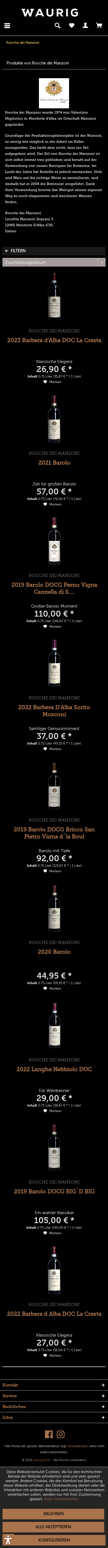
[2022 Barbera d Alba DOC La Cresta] (54, 1270)
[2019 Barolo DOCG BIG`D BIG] (54, 1148)
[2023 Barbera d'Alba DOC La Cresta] (54, 296)
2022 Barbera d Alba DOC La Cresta (54, 1313)
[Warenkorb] (99, 26)
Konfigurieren (54, 1540)
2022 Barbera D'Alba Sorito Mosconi (54, 710)
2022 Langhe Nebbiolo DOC (54, 1069)
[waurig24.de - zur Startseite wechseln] (50, 13)
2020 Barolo (54, 951)
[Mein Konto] (86, 26)
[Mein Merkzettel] (72, 26)
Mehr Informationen (61, 1499)
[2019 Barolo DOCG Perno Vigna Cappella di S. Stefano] (54, 541)
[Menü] (8, 26)
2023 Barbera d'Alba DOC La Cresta (54, 340)
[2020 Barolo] (54, 908)
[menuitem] (8, 26)
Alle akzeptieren (53, 1526)
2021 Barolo (54, 462)
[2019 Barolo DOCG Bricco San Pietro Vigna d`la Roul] (54, 786)
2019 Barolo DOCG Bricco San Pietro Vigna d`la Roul (54, 832)
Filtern (18, 250)
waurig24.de (41, 1460)
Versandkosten (78, 1446)
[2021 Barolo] (54, 419)
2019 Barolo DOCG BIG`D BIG (54, 1191)
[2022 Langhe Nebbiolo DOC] (54, 1025)
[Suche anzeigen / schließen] (57, 26)
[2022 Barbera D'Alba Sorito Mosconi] (54, 664)
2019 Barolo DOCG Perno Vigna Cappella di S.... (54, 587)
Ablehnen (53, 1513)
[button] (8, 1539)
